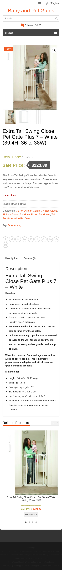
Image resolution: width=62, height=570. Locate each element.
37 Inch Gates (49, 210)
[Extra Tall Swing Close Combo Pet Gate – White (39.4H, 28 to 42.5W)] (31, 462)
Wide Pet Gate (22, 218)
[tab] (11, 258)
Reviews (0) (29, 258)
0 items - (33, 25)
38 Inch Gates (10, 214)
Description (11, 258)
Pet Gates (44, 214)
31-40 (19, 210)
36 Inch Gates (32, 210)
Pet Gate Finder (28, 214)
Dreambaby (14, 225)
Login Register (51, 3)
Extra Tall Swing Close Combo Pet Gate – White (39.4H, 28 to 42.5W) (31, 499)
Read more (31, 515)
